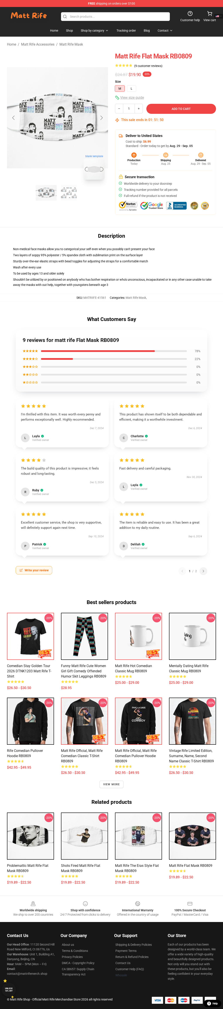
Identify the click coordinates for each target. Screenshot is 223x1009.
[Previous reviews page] (182, 571)
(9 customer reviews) (148, 66)
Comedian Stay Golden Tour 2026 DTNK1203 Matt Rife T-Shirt (29, 671)
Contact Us (122, 963)
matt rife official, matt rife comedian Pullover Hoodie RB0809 (136, 756)
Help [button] (215, 1003)
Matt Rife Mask (71, 44)
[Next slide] (101, 117)
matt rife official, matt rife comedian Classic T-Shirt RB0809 (82, 756)
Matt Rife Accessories (37, 44)
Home (11, 44)
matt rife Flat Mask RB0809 (190, 866)
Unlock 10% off (9, 989)
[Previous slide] (13, 117)
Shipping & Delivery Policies (133, 944)
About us (68, 944)
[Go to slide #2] (68, 193)
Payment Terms (126, 951)
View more (111, 784)
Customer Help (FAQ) (129, 969)
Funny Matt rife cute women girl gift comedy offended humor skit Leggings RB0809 (83, 671)
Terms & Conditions (75, 951)
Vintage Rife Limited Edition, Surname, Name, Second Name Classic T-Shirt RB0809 (191, 756)
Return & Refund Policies (132, 957)
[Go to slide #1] (46, 193)
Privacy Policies (72, 957)
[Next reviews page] (203, 571)
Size (118, 81)
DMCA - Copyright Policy (78, 963)
